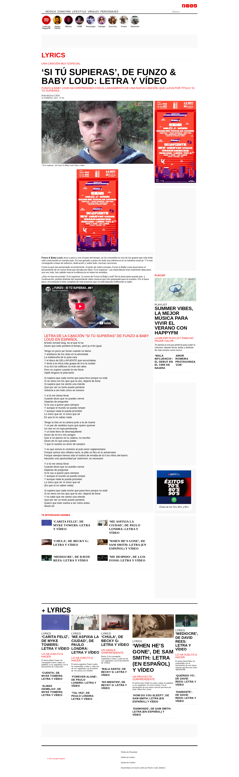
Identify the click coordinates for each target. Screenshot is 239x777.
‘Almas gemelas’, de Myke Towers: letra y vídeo (52, 690)
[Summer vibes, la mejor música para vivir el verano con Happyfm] (175, 289)
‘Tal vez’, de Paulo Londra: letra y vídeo (82, 695)
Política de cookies (128, 757)
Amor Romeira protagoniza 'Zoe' (185, 360)
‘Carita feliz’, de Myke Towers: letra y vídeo (71, 525)
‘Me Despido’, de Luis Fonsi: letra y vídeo (127, 558)
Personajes (109, 11)
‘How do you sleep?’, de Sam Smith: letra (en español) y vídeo (151, 698)
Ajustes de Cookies (128, 763)
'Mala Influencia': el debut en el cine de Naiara (164, 361)
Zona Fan (64, 11)
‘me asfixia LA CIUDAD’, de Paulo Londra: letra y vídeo (124, 527)
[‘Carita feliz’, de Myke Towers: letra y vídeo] (46, 523)
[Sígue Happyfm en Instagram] (187, 7)
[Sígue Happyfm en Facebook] (183, 7)
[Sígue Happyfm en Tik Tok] (195, 7)
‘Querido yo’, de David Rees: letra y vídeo (185, 680)
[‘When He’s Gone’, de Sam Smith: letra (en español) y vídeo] (102, 542)
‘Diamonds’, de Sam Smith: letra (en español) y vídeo (152, 711)
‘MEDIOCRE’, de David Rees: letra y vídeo (71, 558)
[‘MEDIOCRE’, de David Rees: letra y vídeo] (46, 558)
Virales (93, 11)
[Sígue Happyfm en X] (191, 7)
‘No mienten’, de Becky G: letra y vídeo (114, 685)
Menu (42, 12)
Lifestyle (79, 11)
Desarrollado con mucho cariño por (143, 768)
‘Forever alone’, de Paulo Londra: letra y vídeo (84, 681)
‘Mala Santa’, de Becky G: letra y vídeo (114, 671)
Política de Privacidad (129, 752)
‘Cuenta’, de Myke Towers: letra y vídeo (52, 675)
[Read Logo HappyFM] (56, 6)
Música (51, 11)
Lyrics (53, 55)
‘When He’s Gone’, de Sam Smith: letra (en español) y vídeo (127, 544)
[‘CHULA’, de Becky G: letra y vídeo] (46, 542)
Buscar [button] (195, 11)
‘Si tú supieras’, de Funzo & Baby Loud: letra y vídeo (108, 76)
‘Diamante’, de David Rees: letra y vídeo (185, 696)
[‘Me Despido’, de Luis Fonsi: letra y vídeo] (102, 558)
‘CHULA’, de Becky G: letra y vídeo (71, 542)
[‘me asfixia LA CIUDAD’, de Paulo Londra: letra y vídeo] (102, 523)
